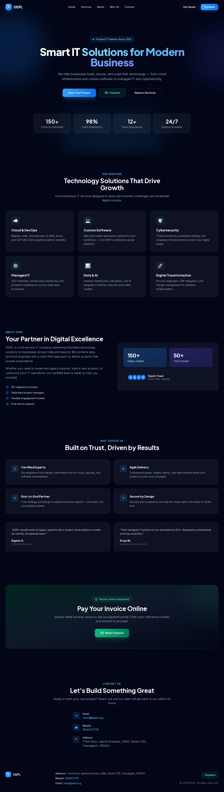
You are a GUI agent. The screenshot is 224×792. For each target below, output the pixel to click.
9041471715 (91, 729)
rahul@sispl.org (93, 717)
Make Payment (114, 632)
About (100, 6)
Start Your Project (79, 92)
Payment (209, 6)
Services (86, 6)
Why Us (114, 6)
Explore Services (145, 92)
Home (71, 6)
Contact (129, 6)
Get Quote (189, 6)
